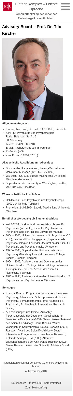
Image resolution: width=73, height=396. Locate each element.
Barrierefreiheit (52, 382)
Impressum (35, 382)
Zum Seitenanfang (36, 387)
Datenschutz (18, 382)
